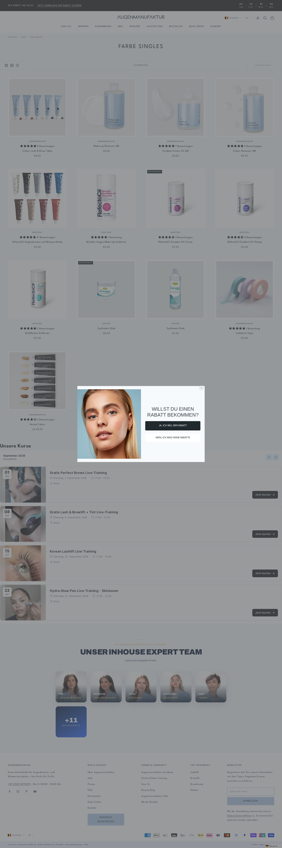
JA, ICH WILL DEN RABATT (173, 425)
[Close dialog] (201, 388)
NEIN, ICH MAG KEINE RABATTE (173, 438)
